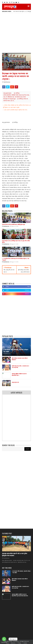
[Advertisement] (16, 33)
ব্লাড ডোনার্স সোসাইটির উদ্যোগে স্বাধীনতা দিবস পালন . (16, 110)
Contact (25, 642)
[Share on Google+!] (12, 86)
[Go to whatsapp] (4, 639)
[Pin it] (16, 86)
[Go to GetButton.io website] (4, 642)
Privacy (19, 642)
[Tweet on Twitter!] (8, 86)
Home (7, 642)
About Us (13, 642)
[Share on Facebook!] (3, 86)
